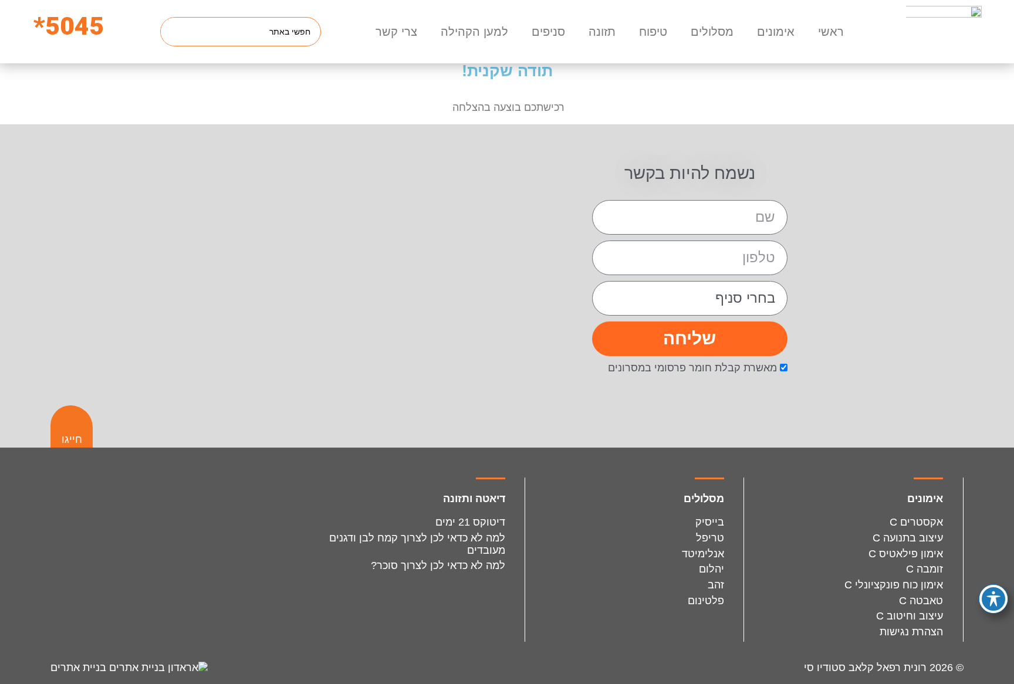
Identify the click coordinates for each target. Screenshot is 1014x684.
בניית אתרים (79, 667)
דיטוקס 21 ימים (470, 522)
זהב (716, 585)
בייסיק (709, 522)
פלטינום (706, 601)
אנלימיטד (703, 554)
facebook (170, 508)
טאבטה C (921, 601)
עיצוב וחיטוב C (909, 616)
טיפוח (653, 31)
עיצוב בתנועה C (908, 538)
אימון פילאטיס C (905, 554)
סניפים (548, 31)
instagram (235, 508)
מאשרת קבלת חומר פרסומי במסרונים (692, 368)
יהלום (711, 569)
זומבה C (924, 569)
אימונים (776, 31)
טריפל (710, 538)
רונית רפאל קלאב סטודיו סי (865, 667)
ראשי (831, 31)
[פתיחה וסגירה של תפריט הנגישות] (993, 599)
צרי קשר (396, 31)
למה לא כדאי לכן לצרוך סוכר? (438, 565)
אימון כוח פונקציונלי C (893, 585)
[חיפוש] (175, 32)
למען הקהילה (474, 31)
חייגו (72, 439)
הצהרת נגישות (911, 632)
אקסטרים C (916, 522)
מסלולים (712, 31)
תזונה (602, 31)
